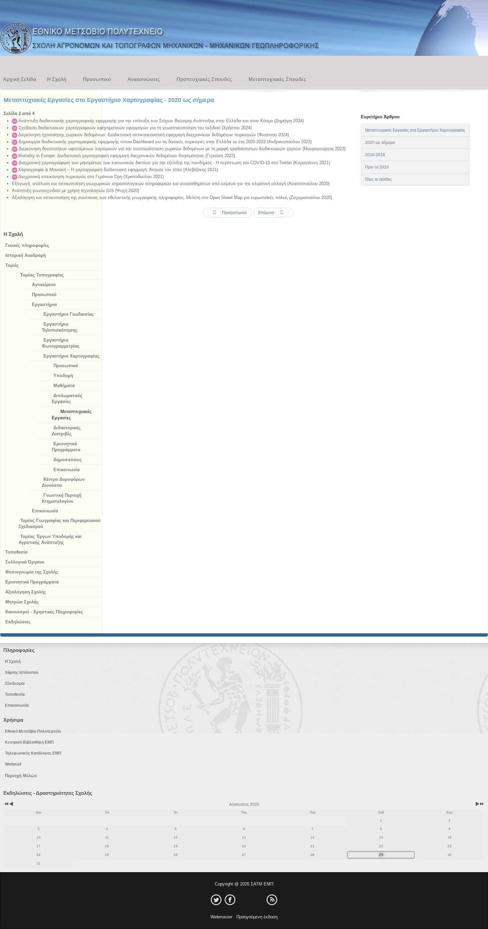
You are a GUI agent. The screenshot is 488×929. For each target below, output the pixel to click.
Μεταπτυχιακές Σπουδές (277, 79)
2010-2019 (375, 155)
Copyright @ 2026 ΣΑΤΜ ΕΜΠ (244, 883)
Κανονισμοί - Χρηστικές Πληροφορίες (44, 611)
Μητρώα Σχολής (22, 601)
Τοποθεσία (16, 552)
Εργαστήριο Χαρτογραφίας (71, 356)
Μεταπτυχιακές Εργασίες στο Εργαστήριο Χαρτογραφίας (415, 130)
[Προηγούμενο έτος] (6, 804)
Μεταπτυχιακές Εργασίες (72, 414)
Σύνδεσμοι (15, 683)
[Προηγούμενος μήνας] (11, 804)
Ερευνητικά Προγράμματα (66, 446)
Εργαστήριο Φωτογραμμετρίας (61, 343)
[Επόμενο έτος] (481, 804)
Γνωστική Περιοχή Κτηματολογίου (61, 498)
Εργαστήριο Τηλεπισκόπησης (60, 327)
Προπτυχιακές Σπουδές (204, 79)
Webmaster (222, 916)
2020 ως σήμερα (380, 142)
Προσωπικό (97, 79)
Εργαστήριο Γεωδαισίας (68, 314)
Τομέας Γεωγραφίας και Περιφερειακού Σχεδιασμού (60, 523)
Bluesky (258, 899)
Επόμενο (266, 212)
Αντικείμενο (44, 284)
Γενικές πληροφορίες (27, 245)
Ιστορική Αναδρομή (25, 255)
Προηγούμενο (234, 212)
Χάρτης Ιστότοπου (22, 672)
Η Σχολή (56, 79)
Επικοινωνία (66, 469)
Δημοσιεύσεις (67, 459)
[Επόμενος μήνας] (477, 804)
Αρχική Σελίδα (19, 79)
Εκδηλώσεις (18, 621)
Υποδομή (63, 375)
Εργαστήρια (44, 304)
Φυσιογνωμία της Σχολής (31, 571)
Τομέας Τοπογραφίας (42, 274)
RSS (272, 899)
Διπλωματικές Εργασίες (67, 398)
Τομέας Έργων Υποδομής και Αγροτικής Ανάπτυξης (50, 539)
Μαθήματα (64, 385)
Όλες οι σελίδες (378, 179)
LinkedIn (244, 899)
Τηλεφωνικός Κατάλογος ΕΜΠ (33, 753)
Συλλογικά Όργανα (24, 562)
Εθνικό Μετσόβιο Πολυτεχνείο (33, 731)
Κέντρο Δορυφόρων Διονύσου (63, 482)
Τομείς (12, 265)
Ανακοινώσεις (143, 79)
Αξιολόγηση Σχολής (25, 591)
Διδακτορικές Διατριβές (66, 430)
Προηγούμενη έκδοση (256, 916)
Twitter (216, 899)
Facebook (230, 899)
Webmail (13, 764)
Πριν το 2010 (377, 167)
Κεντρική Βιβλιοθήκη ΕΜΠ (29, 742)
